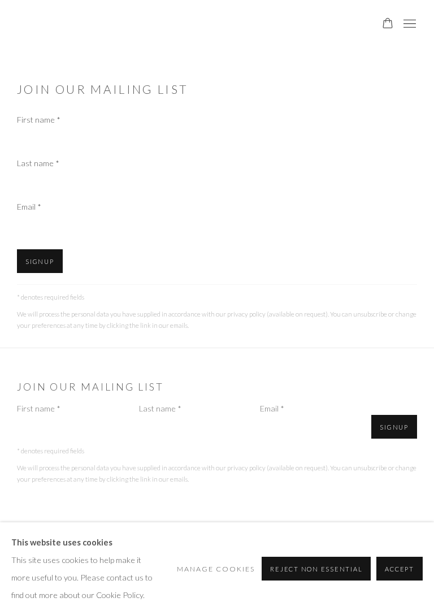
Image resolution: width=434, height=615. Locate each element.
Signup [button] (39, 261)
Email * (29, 206)
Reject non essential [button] (316, 569)
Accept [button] (399, 569)
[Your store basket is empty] (387, 24)
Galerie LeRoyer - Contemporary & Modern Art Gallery (96, 24)
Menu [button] (408, 24)
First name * (38, 119)
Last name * (38, 163)
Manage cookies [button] (216, 569)
